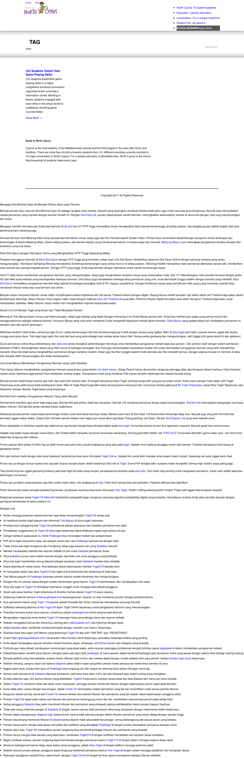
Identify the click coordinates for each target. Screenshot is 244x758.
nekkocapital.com (79, 623)
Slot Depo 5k (88, 215)
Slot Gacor (6, 283)
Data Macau (174, 321)
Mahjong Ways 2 (171, 242)
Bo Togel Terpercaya (190, 385)
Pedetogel (55, 536)
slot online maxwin (105, 643)
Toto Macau (67, 520)
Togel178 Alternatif (43, 497)
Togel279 (98, 566)
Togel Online (109, 456)
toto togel (124, 426)
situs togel (178, 332)
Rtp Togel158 (48, 607)
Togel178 (30, 587)
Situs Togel (95, 745)
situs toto (62, 344)
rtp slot (68, 226)
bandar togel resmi (180, 658)
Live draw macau (107, 369)
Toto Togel (121, 490)
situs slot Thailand (108, 299)
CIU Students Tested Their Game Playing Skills (43, 72)
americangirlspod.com (49, 597)
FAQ (37, 2)
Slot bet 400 (194, 402)
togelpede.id (167, 648)
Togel (123, 463)
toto (101, 482)
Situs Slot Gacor (48, 259)
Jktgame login (45, 714)
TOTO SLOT (170, 433)
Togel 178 (43, 602)
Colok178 (71, 689)
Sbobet (57, 720)
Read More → (34, 118)
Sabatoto (102, 546)
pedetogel (93, 653)
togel (126, 444)
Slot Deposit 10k (175, 418)
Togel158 (90, 515)
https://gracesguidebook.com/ (28, 638)
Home (28, 2)
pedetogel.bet (80, 612)
